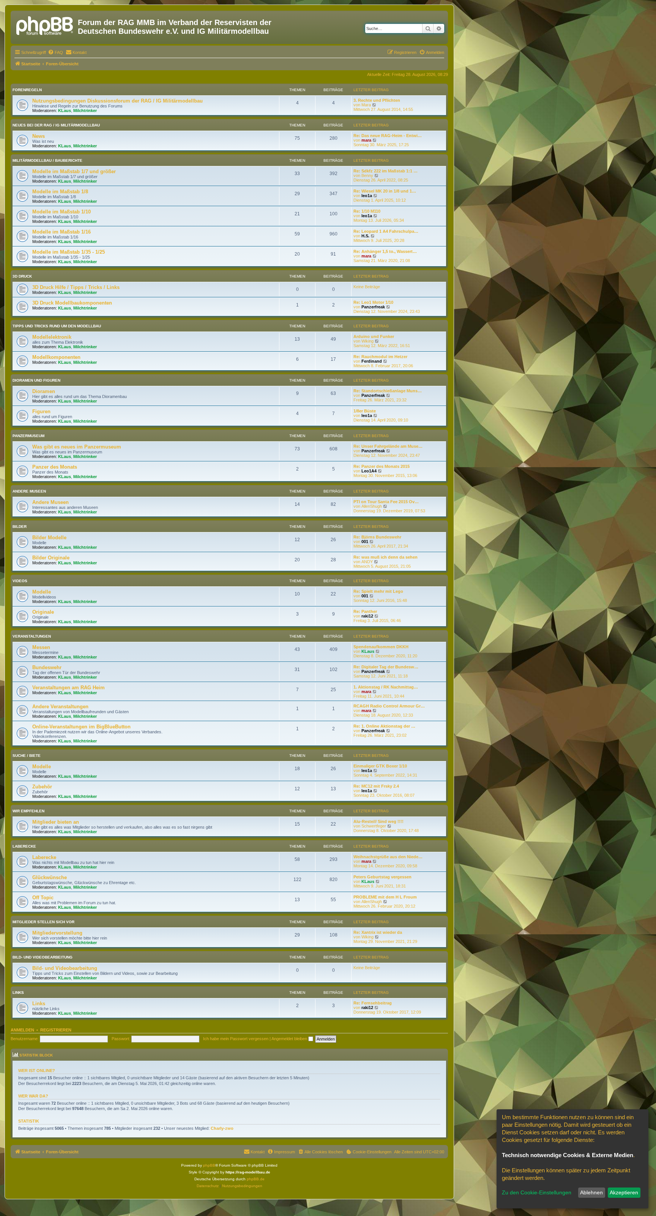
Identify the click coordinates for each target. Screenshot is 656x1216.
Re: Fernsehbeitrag (372, 1003)
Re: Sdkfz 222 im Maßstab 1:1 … (385, 171)
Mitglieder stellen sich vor (43, 922)
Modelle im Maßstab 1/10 (61, 212)
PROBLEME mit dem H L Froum (385, 897)
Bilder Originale (50, 558)
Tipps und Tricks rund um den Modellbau (57, 326)
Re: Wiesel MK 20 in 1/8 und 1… (384, 191)
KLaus (64, 110)
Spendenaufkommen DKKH (380, 646)
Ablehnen (591, 1192)
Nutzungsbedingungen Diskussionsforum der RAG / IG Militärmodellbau (117, 101)
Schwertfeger (373, 826)
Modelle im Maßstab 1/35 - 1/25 (68, 252)
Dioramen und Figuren (36, 380)
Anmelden (22, 1030)
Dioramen (43, 391)
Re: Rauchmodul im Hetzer (380, 356)
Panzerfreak (373, 307)
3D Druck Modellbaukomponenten (72, 303)
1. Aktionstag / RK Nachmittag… (385, 687)
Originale (43, 612)
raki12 (367, 616)
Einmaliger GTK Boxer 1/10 (380, 766)
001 (364, 541)
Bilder (20, 526)
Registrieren (55, 1030)
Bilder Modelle (49, 537)
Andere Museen (29, 491)
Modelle (41, 592)
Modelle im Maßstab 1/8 (60, 191)
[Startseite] (45, 25)
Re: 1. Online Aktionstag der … (384, 726)
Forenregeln (27, 90)
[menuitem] (55, 52)
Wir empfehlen (28, 811)
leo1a (366, 195)
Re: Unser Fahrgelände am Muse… (388, 446)
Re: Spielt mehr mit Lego (378, 591)
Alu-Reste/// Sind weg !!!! (378, 821)
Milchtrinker (85, 110)
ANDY (367, 561)
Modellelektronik (51, 337)
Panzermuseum (28, 436)
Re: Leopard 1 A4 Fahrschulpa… (385, 231)
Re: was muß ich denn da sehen (385, 557)
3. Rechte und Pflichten (376, 100)
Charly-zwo (222, 1128)
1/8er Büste (364, 411)
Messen (41, 647)
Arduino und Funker (373, 336)
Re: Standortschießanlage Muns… (387, 390)
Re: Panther (365, 611)
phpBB (209, 1165)
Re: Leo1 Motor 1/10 (373, 302)
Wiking (367, 341)
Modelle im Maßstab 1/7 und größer (74, 171)
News (38, 136)
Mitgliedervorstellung (57, 933)
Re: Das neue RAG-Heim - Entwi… (387, 135)
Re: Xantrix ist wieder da (377, 932)
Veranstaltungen (32, 636)
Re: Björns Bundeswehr (377, 537)
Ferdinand (371, 361)
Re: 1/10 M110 (366, 211)
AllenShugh (371, 506)
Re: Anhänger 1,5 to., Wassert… (385, 251)
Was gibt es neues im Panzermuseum (76, 447)
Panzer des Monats (54, 467)
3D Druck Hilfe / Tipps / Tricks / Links (76, 287)
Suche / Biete (27, 755)
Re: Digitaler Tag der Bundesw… (385, 667)
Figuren (41, 411)
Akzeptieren (624, 1192)
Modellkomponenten (56, 357)
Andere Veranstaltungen (60, 706)
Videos (20, 581)
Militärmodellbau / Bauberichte (47, 160)
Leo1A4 (369, 471)
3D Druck (22, 276)
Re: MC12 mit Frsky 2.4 (376, 786)
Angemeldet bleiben (289, 1038)
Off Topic (43, 897)
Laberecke (24, 846)
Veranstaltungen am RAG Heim (68, 687)
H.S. (365, 236)
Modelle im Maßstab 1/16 (61, 232)
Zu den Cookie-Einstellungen (536, 1192)
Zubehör (42, 787)
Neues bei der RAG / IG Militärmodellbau (56, 125)
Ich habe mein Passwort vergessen (235, 1038)
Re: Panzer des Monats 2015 (381, 466)
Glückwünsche (49, 877)
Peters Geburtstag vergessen (382, 877)
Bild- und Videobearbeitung (43, 957)
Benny (367, 175)
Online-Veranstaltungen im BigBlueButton (81, 727)
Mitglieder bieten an (55, 822)
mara (366, 140)
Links (18, 992)
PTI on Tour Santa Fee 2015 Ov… (386, 501)
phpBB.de (256, 1179)
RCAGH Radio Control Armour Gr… (389, 706)
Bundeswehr (47, 667)
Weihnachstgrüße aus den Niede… (388, 856)
